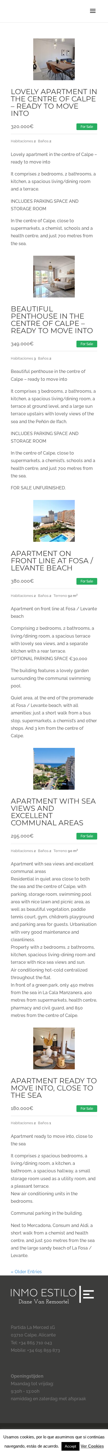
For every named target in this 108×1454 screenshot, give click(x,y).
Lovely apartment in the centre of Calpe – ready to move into (54, 102)
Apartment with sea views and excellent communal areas (53, 812)
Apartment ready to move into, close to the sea (54, 1088)
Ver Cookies (92, 1446)
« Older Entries (26, 1271)
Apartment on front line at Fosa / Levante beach (52, 560)
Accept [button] (70, 1446)
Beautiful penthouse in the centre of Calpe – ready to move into (52, 319)
